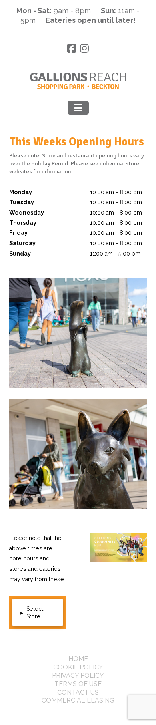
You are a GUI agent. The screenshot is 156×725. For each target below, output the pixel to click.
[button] (78, 108)
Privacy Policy (78, 675)
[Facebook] (71, 49)
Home (78, 659)
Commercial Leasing (78, 700)
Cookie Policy (78, 667)
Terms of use (78, 684)
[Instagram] (84, 49)
